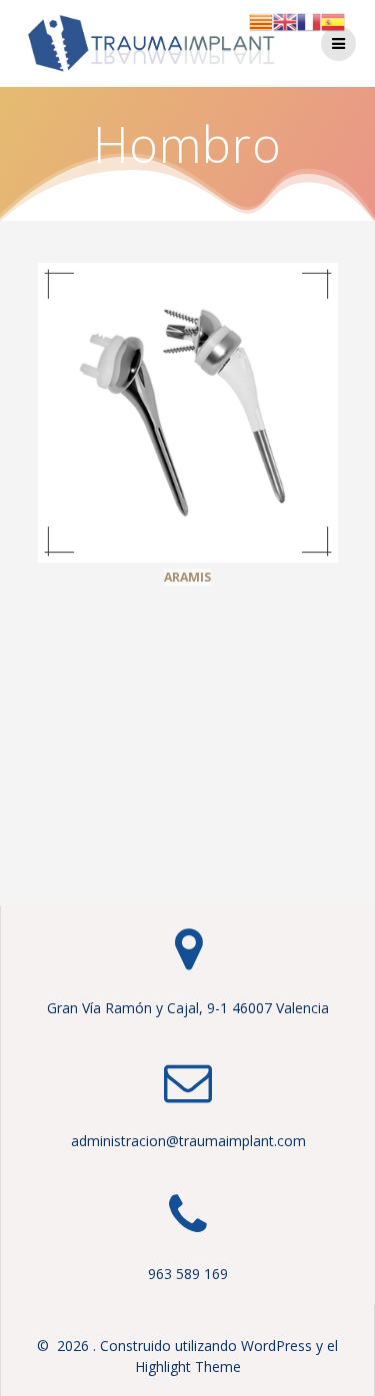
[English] (285, 20)
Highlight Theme (188, 1366)
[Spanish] (333, 20)
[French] (309, 20)
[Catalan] (261, 20)
